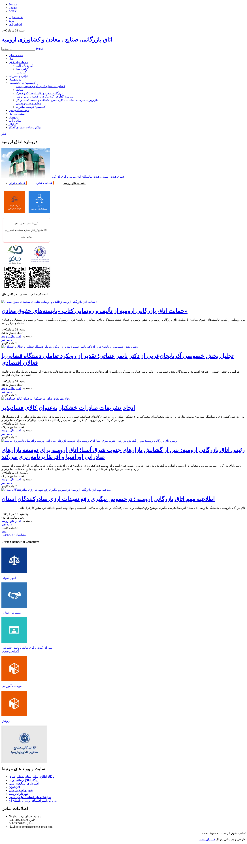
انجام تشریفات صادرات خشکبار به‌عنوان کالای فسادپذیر (68, 407)
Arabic (12, 10)
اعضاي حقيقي (44, 183)
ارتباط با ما (15, 24)
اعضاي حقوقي (17, 183)
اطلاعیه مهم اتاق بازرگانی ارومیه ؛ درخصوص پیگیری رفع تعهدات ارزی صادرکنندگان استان (108, 499)
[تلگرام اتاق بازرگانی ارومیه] (15, 287)
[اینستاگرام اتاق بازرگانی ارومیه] (39, 287)
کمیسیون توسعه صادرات (31, 106)
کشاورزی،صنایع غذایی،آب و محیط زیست (40, 86)
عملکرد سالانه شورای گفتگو (25, 127)
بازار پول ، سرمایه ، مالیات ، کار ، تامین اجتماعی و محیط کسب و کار (57, 99)
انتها (19, 534)
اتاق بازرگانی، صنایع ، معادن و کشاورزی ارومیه (56, 39)
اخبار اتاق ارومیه (11, 336)
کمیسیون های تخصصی (22, 82)
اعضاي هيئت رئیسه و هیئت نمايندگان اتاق (100, 176)
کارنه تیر (21, 72)
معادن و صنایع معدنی (28, 103)
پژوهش (13, 117)
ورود (11, 20)
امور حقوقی (8, 577)
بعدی (24, 534)
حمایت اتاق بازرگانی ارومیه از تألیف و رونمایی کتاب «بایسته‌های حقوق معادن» (94, 311)
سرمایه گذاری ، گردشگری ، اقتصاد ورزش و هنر (44, 96)
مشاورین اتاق (17, 113)
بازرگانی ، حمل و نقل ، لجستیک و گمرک (39, 93)
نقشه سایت (16, 17)
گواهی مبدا (22, 69)
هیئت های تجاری (11, 612)
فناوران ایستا (207, 839)
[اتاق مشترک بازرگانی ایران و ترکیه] (39, 261)
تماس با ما (15, 120)
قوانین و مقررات (19, 75)
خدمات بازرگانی (18, 62)
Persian (13, 4)
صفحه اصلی (16, 55)
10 (15, 534)
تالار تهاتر (14, 124)
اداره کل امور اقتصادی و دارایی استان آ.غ (33, 800)
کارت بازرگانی (24, 65)
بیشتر (4, 531)
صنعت (20, 89)
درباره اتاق (15, 79)
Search (39, 48)
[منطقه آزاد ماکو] (15, 263)
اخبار (11, 58)
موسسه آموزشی (19, 110)
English (13, 7)
